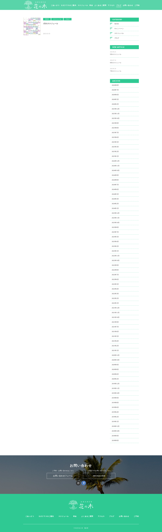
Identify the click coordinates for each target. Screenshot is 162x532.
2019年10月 (115, 393)
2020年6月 (115, 374)
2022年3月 (115, 293)
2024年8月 (115, 180)
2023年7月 (115, 232)
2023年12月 (115, 213)
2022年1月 (115, 303)
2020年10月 (115, 360)
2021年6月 (115, 331)
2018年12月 (115, 426)
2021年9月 (115, 322)
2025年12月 (115, 109)
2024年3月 (115, 199)
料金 (91, 5)
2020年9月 (115, 365)
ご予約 (137, 5)
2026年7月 (115, 90)
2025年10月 (115, 118)
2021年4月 (115, 341)
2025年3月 (115, 147)
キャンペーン (119, 28)
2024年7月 (115, 185)
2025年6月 (115, 137)
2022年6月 (115, 279)
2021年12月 (115, 308)
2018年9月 (115, 436)
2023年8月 (115, 227)
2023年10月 (115, 222)
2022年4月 (115, 289)
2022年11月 (115, 256)
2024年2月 (115, 203)
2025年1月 (115, 156)
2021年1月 (115, 350)
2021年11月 (115, 312)
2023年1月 (115, 251)
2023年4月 (115, 241)
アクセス (111, 5)
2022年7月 (115, 275)
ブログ (118, 5)
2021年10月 (115, 317)
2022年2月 (115, 298)
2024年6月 (115, 189)
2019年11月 (115, 388)
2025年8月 (115, 128)
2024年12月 (115, 161)
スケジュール (83, 5)
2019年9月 (115, 398)
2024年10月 (115, 170)
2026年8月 (115, 85)
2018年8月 (115, 440)
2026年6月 (115, 95)
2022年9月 (115, 265)
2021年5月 (115, 336)
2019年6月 (115, 407)
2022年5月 (115, 284)
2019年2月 (115, 417)
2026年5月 (115, 99)
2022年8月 (115, 270)
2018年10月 (115, 431)
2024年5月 (115, 194)
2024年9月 (115, 175)
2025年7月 (115, 132)
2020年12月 (115, 355)
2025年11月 (115, 113)
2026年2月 (115, 104)
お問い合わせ (128, 5)
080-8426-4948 (99, 476)
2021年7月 (115, 327)
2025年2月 (115, 151)
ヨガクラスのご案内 (68, 5)
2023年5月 (115, 237)
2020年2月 (115, 379)
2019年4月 (115, 412)
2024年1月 (115, 208)
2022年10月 (115, 260)
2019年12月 (115, 383)
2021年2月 (115, 346)
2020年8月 (115, 369)
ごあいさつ (55, 5)
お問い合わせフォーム (63, 476)
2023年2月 (115, 246)
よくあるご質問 (100, 5)
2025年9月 (115, 123)
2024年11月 (115, 166)
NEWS (116, 24)
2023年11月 (115, 218)
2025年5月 (115, 142)
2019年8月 (115, 402)
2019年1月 (115, 421)
